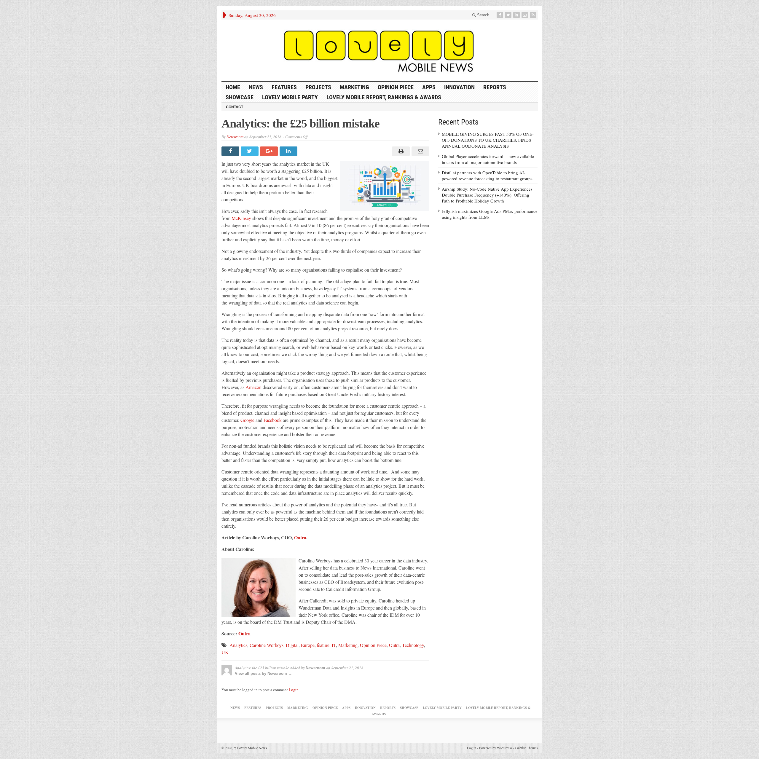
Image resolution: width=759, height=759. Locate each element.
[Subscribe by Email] (525, 15)
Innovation (459, 87)
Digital (292, 645)
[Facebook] (500, 15)
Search (482, 15)
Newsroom (235, 136)
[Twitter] (509, 15)
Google (247, 420)
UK (225, 652)
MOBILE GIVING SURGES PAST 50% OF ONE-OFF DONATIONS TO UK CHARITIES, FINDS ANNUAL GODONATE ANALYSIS (488, 140)
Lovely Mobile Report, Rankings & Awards (383, 97)
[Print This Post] (400, 151)
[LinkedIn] (517, 15)
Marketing (354, 87)
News (256, 87)
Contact (234, 107)
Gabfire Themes (526, 747)
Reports (494, 87)
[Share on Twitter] (250, 151)
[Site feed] (534, 15)
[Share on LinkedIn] (289, 151)
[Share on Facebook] (231, 151)
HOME (233, 87)
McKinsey (241, 218)
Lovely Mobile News (250, 747)
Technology (413, 645)
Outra (300, 537)
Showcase (239, 97)
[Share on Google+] (269, 151)
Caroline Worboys (266, 645)
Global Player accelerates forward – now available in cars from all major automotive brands (488, 159)
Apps (429, 87)
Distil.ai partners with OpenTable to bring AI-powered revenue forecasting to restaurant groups (487, 175)
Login (294, 689)
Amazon (253, 387)
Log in (471, 747)
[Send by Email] (419, 151)
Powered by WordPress (495, 747)
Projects (318, 87)
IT (334, 645)
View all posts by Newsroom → (263, 673)
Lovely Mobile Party (290, 97)
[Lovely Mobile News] (379, 50)
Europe (308, 645)
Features (284, 87)
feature (323, 645)
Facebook (273, 420)
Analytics (238, 645)
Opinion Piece (396, 87)
